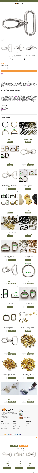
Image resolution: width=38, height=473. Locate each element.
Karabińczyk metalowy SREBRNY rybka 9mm (28, 161)
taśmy (28, 99)
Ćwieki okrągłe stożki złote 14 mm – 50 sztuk (28, 350)
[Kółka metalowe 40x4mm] (10, 128)
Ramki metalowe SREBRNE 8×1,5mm (10, 327)
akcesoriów (16, 96)
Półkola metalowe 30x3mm (10, 161)
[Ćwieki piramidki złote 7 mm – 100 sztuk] (10, 365)
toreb (33, 85)
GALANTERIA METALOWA (17, 55)
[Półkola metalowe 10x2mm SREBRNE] (28, 294)
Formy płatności (3, 426)
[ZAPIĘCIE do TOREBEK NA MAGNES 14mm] (28, 317)
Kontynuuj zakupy (14, 445)
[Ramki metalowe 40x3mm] (10, 294)
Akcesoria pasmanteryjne (28, 413)
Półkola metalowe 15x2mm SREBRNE (10, 256)
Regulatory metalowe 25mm (28, 232)
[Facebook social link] (18, 1)
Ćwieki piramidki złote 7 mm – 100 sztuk (10, 374)
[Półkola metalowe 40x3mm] (28, 176)
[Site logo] (19, 3)
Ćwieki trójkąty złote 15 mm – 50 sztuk (28, 374)
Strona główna (3, 55)
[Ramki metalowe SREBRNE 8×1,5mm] (10, 317)
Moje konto (27, 423)
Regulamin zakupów (16, 428)
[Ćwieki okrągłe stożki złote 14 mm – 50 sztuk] (28, 341)
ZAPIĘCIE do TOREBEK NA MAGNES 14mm (28, 327)
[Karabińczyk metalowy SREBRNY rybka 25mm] (10, 270)
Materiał (2, 109)
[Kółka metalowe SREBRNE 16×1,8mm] (28, 270)
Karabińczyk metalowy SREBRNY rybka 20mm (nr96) (9, 350)
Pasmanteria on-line (9, 55)
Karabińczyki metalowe (24, 55)
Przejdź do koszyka (23, 445)
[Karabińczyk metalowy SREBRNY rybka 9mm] (28, 152)
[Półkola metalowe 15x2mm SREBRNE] (10, 246)
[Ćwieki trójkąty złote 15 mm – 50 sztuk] (28, 365)
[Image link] (7, 409)
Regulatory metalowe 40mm (28, 138)
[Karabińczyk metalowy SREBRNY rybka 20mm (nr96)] (10, 341)
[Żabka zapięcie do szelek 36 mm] (10, 388)
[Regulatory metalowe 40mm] (28, 128)
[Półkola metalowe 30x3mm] (10, 152)
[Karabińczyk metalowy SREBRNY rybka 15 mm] (10, 176)
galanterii (27, 85)
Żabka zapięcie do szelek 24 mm (28, 398)
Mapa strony (15, 430)
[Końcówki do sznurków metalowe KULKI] (10, 223)
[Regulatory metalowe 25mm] (28, 223)
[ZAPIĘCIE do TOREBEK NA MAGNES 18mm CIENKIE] (28, 199)
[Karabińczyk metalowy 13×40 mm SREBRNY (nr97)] (7, 454)
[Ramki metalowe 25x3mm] (10, 199)
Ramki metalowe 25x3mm (10, 209)
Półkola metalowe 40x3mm (28, 185)
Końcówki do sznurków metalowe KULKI (10, 232)
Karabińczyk (2, 81)
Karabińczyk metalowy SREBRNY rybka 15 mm (9, 185)
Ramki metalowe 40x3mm (10, 303)
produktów (20, 100)
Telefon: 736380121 (5, 417)
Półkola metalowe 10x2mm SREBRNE (28, 303)
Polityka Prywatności (16, 426)
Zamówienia (27, 426)
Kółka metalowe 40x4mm (10, 138)
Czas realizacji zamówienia (5, 423)
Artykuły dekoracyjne (27, 417)
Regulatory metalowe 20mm (28, 256)
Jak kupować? (15, 423)
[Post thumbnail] (21, 411)
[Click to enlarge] (2, 40)
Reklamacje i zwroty (4, 428)
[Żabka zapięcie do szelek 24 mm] (28, 388)
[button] (30, 165)
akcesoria (2, 101)
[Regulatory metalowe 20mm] (28, 246)
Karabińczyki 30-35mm (32, 55)
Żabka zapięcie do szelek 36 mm (10, 398)
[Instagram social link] (19, 1)
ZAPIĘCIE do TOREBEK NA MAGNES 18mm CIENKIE (28, 209)
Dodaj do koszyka (19, 71)
